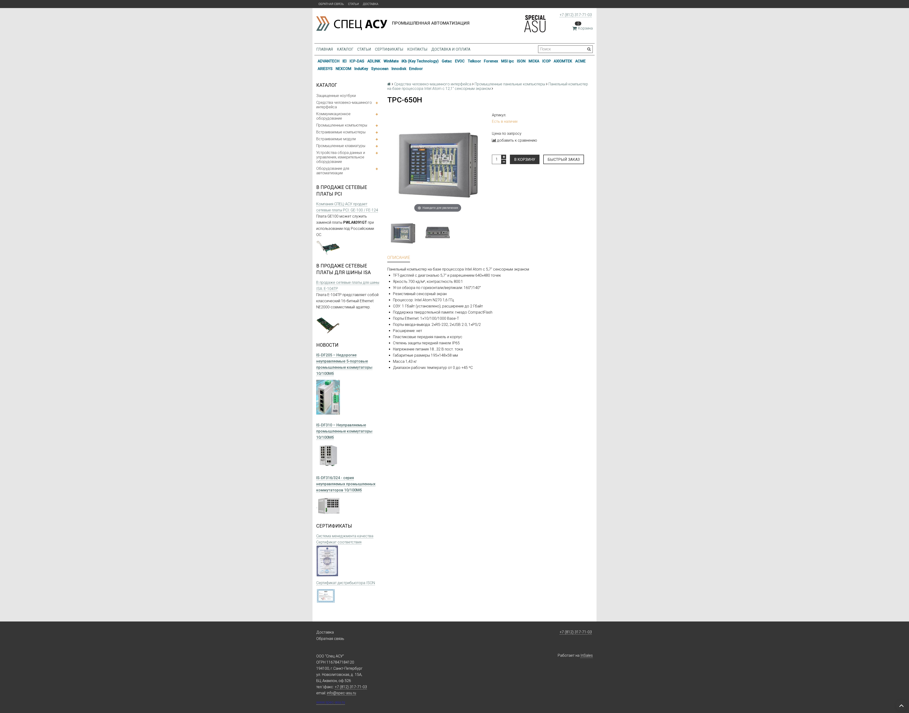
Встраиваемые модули (336, 139)
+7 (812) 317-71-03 (576, 15)
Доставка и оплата (450, 49)
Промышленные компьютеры (341, 125)
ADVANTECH (328, 61)
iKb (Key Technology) (420, 61)
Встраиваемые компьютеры (340, 132)
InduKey (361, 68)
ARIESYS (325, 68)
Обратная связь (331, 4)
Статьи (353, 4)
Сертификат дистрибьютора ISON (345, 583)
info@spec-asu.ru (341, 693)
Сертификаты (389, 49)
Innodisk (399, 68)
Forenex (491, 61)
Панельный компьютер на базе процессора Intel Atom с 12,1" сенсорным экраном (487, 86)
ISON (521, 61)
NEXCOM (343, 68)
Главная (324, 49)
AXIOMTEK (563, 61)
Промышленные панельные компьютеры (510, 84)
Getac (447, 61)
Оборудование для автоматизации (332, 170)
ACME (580, 61)
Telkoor (474, 61)
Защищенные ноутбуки (336, 95)
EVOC (460, 61)
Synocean (379, 68)
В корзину (524, 159)
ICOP (546, 61)
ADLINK (373, 61)
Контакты (417, 49)
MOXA (534, 61)
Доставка (370, 4)
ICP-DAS (357, 61)
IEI (345, 61)
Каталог (345, 49)
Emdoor (416, 68)
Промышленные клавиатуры (340, 146)
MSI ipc (507, 61)
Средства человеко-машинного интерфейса (344, 104)
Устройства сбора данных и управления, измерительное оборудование (340, 157)
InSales (586, 655)
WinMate (391, 61)
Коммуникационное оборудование (333, 116)
